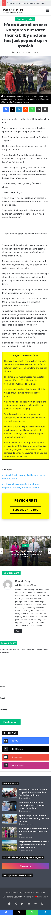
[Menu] (47, 11)
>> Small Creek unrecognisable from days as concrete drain (24, 477)
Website (3, 710)
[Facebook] (6, 109)
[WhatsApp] (32, 109)
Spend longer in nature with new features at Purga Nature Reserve (34, 818)
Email (3, 698)
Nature (31, 19)
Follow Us (26, 866)
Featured (20, 19)
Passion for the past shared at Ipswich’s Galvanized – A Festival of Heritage (33, 792)
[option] (25, 551)
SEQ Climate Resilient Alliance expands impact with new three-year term (34, 844)
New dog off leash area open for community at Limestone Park (25, 554)
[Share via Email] (38, 109)
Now (25, 545)
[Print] (45, 109)
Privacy (27, 897)
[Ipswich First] (13, 10)
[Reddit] (25, 109)
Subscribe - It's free (25, 509)
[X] (12, 109)
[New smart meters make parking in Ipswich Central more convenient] (9, 806)
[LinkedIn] (19, 109)
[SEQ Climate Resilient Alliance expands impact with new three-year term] (9, 845)
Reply (18, 631)
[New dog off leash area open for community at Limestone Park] (9, 832)
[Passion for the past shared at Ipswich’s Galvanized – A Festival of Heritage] (9, 793)
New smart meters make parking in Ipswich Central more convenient (32, 805)
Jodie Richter (19, 52)
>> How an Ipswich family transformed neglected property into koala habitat (21, 486)
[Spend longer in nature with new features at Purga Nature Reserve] (9, 819)
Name (3, 686)
